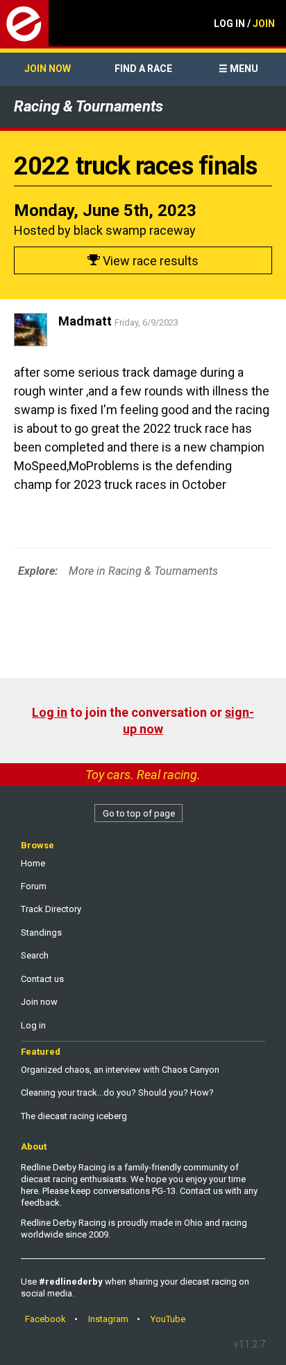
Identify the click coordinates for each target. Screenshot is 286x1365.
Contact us (42, 979)
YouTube (168, 1319)
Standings (41, 932)
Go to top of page (139, 813)
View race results (149, 260)
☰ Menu (238, 68)
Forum (34, 886)
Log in (49, 712)
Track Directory (51, 909)
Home (33, 863)
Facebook (45, 1319)
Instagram (108, 1319)
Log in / (244, 23)
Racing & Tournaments (88, 106)
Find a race (143, 68)
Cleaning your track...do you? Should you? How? (117, 1092)
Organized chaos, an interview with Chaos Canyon (120, 1069)
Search (35, 955)
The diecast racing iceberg (74, 1116)
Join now (47, 68)
